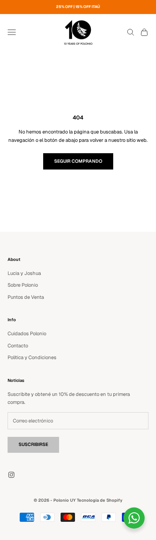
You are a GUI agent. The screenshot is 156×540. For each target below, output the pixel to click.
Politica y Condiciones (32, 357)
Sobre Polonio (23, 285)
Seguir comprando (78, 161)
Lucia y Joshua (24, 273)
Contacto (18, 345)
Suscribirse (33, 444)
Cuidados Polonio (27, 333)
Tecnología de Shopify (99, 500)
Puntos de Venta (26, 297)
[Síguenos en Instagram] (11, 475)
